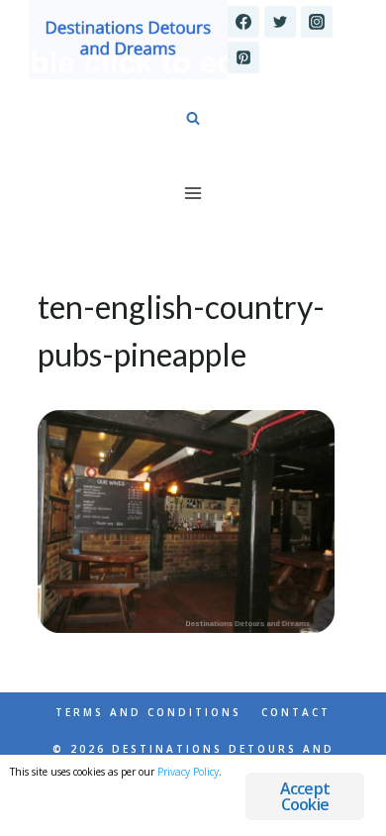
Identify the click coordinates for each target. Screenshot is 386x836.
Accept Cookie (305, 796)
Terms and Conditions (148, 712)
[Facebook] (243, 22)
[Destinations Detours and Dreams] (129, 39)
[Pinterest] (243, 57)
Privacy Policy (188, 772)
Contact (296, 712)
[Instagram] (317, 22)
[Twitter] (280, 22)
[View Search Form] (193, 119)
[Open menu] (193, 192)
